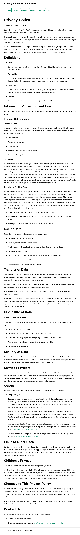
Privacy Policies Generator (25, 530)
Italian (16, 10)
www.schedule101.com (45, 30)
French (33, 10)
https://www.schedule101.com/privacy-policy (48, 523)
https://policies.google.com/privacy (25, 429)
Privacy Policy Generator (14, 42)
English (8, 10)
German (24, 10)
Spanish (42, 10)
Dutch (50, 10)
